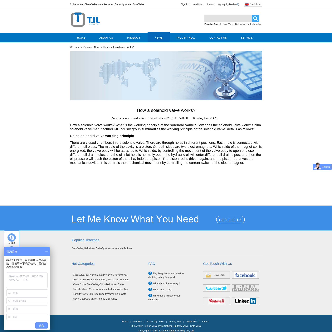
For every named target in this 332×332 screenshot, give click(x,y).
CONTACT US (218, 37)
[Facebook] (245, 275)
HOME (81, 37)
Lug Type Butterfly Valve (101, 294)
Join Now (197, 4)
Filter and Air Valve (96, 279)
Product (150, 321)
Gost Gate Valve (88, 298)
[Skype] (11, 237)
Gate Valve (138, 4)
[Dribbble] (245, 288)
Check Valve (119, 274)
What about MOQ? (162, 289)
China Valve (76, 4)
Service (205, 321)
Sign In (184, 4)
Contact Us (191, 321)
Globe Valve (79, 279)
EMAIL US (219, 275)
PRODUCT (133, 37)
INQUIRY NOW (186, 37)
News (162, 321)
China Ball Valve (108, 284)
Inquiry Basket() (230, 4)
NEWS (159, 37)
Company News (91, 47)
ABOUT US (106, 37)
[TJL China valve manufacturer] (166, 99)
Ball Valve (240, 24)
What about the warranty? (166, 283)
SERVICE (246, 37)
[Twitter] (216, 288)
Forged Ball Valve (107, 298)
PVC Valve (113, 279)
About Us (137, 321)
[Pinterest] (216, 300)
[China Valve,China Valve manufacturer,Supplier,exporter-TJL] (85, 29)
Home (77, 47)
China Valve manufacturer (99, 4)
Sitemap (210, 4)
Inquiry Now (175, 321)
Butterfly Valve (123, 4)
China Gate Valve (89, 284)
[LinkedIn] (245, 300)
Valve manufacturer (122, 248)
